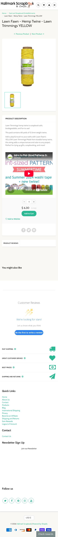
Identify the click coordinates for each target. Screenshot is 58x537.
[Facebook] (11, 500)
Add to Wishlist (13, 219)
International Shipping (11, 410)
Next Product (37, 34)
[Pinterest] (18, 500)
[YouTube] (31, 500)
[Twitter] (5, 500)
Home (4, 13)
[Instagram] (24, 500)
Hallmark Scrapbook (24, 524)
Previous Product (22, 34)
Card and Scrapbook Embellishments (22, 13)
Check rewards (45, 534)
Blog (4, 408)
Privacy (5, 413)
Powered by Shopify (40, 524)
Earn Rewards (7, 421)
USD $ (28, 517)
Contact (5, 402)
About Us (6, 399)
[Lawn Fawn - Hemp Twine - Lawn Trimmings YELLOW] (29, 66)
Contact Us (6, 436)
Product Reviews (10, 243)
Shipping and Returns (10, 418)
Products (5, 405)
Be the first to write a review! (29, 332)
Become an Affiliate (10, 416)
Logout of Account (9, 424)
